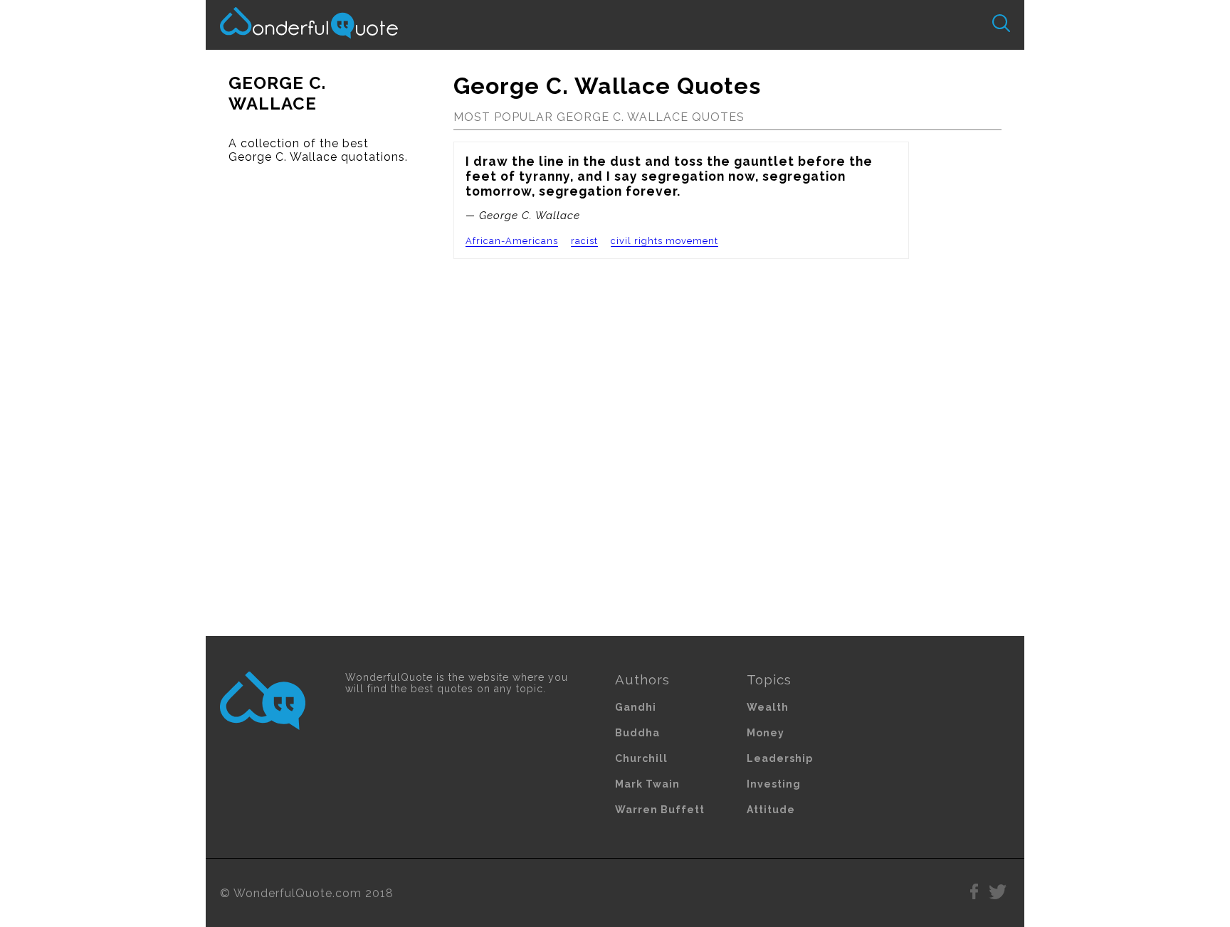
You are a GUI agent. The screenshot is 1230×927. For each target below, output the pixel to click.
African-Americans (512, 240)
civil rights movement (664, 240)
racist (584, 240)
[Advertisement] (318, 399)
